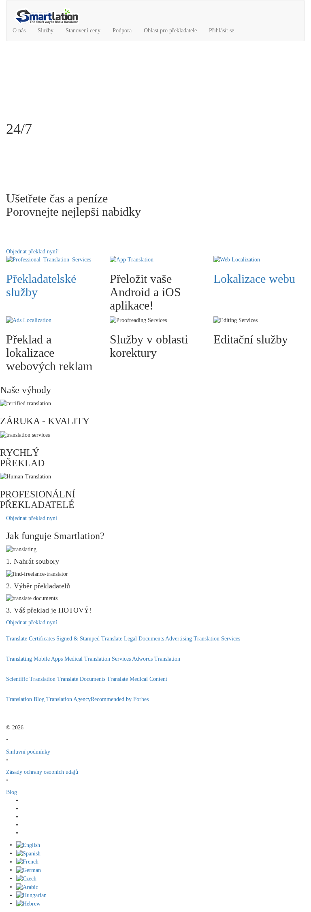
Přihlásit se (221, 30)
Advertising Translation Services (202, 639)
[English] (28, 845)
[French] (27, 862)
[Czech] (26, 878)
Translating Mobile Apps (34, 659)
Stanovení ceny (83, 30)
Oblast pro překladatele (170, 30)
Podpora (122, 30)
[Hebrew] (28, 903)
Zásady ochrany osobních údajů (42, 772)
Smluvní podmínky (28, 752)
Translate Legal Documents (132, 639)
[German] (28, 870)
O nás (19, 30)
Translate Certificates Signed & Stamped (53, 639)
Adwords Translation (156, 659)
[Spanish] (28, 853)
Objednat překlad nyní (31, 518)
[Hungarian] (31, 895)
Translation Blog (25, 699)
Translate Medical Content (137, 679)
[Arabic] (27, 887)
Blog (11, 792)
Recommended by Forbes (120, 699)
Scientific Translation (30, 679)
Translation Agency (68, 699)
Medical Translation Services (97, 659)
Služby (45, 30)
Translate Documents (81, 679)
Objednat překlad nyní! (32, 252)
